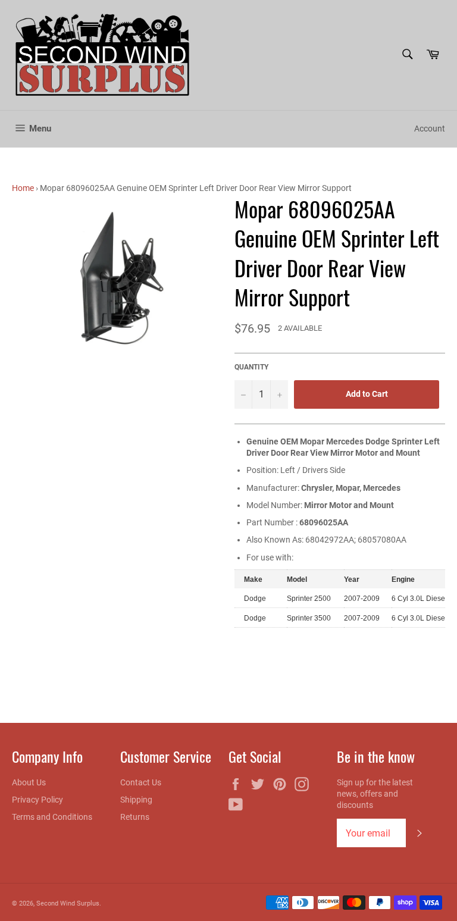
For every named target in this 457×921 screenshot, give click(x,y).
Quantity (251, 367)
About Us (29, 782)
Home (23, 188)
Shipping (136, 799)
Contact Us (140, 782)
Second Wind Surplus (67, 903)
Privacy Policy (37, 799)
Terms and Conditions (52, 817)
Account (429, 128)
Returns (134, 817)
